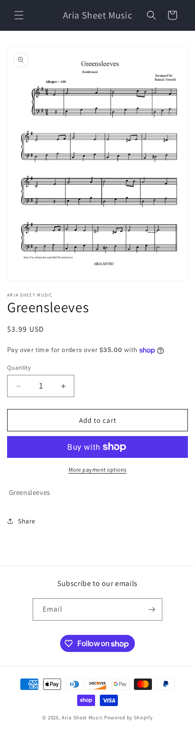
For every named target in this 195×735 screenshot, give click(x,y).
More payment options (98, 469)
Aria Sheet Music (82, 717)
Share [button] (26, 521)
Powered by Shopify (128, 717)
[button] (19, 15)
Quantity (19, 367)
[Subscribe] (151, 609)
